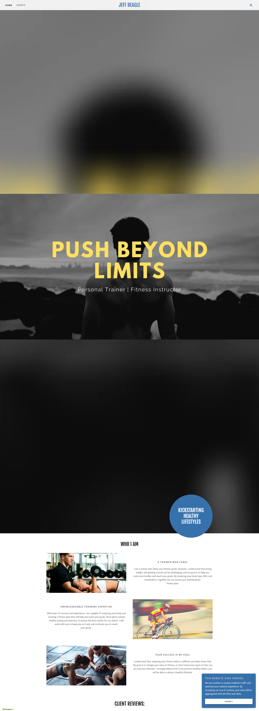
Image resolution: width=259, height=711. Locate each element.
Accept (229, 701)
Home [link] (8, 5)
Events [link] (21, 5)
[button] (251, 5)
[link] (129, 6)
